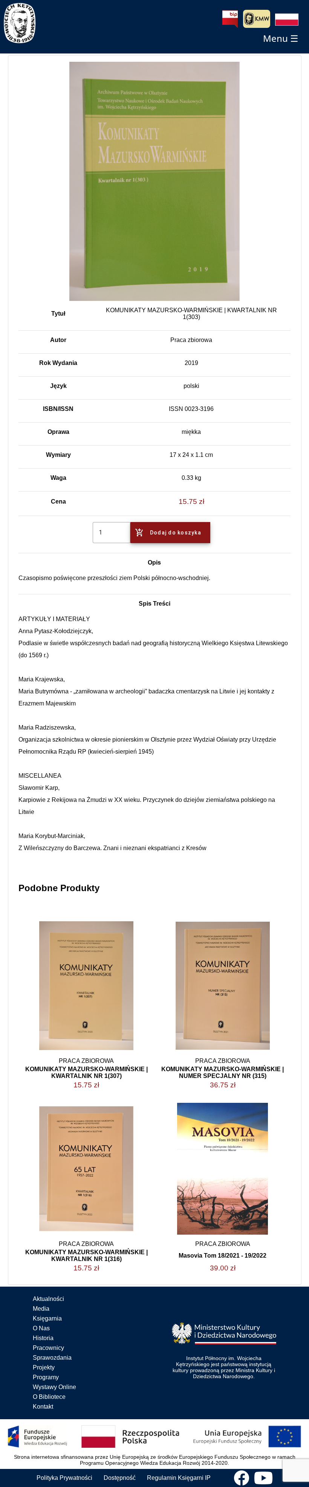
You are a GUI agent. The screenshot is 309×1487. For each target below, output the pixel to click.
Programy (46, 1377)
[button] (286, 19)
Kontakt (43, 1406)
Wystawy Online (54, 1387)
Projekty (44, 1367)
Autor (58, 340)
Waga (58, 478)
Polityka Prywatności (64, 1478)
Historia (43, 1338)
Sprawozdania (52, 1357)
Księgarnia (47, 1318)
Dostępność (120, 1478)
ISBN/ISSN (58, 409)
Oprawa (58, 432)
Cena (58, 501)
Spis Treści (154, 603)
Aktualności (48, 1299)
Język (58, 386)
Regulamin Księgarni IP (179, 1478)
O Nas (41, 1328)
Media (41, 1308)
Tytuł (58, 313)
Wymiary (58, 455)
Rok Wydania (58, 363)
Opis (154, 562)
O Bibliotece (49, 1397)
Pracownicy (48, 1348)
